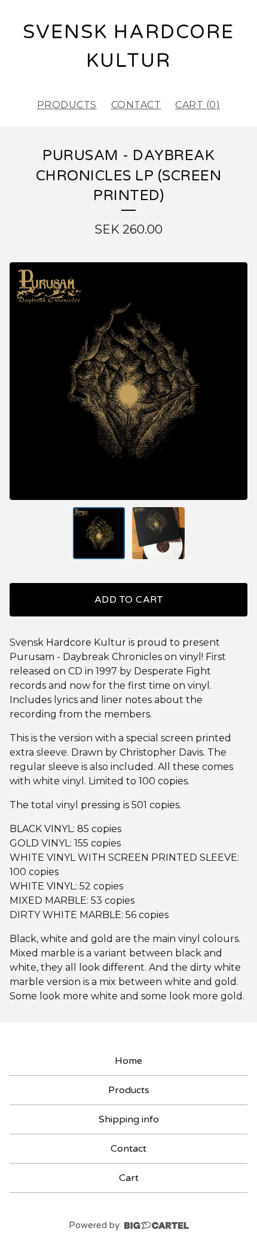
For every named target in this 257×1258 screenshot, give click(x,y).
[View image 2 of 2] (158, 533)
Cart (129, 1178)
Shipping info (129, 1119)
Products (67, 105)
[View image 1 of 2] (99, 533)
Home (128, 1061)
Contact (136, 105)
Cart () (197, 105)
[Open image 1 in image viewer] (128, 381)
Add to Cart (128, 600)
